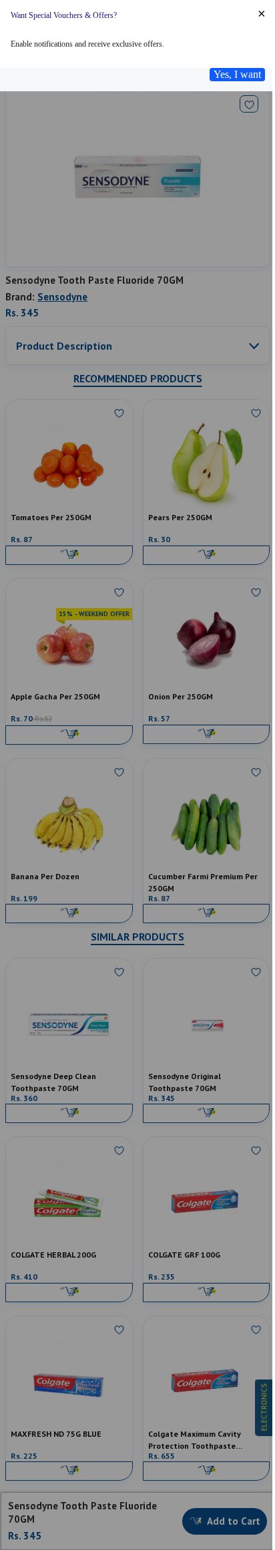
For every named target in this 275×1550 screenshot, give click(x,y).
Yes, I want (237, 74)
